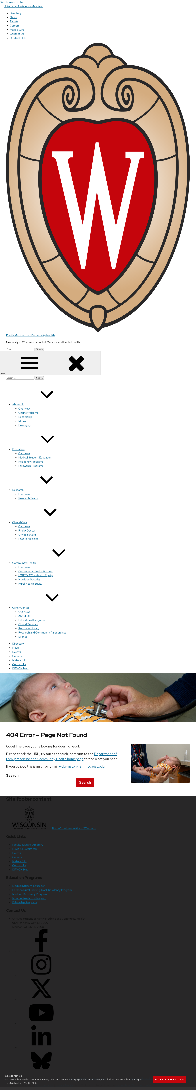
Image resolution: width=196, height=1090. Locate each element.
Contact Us (17, 34)
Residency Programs (30, 461)
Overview (24, 408)
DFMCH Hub (18, 38)
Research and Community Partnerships (42, 632)
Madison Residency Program (29, 894)
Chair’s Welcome (28, 412)
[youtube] (41, 1023)
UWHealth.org (27, 534)
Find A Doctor (26, 530)
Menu (4, 374)
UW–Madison (23, 6)
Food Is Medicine (28, 539)
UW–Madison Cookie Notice (24, 1083)
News (13, 17)
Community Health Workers (35, 571)
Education (18, 449)
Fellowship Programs (30, 466)
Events (14, 21)
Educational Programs (31, 620)
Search (85, 782)
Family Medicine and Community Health (30, 335)
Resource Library (28, 628)
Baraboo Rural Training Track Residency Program (42, 890)
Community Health (24, 563)
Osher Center (20, 607)
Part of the (74, 828)
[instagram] (41, 975)
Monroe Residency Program (29, 898)
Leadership (25, 417)
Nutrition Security (29, 579)
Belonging (24, 425)
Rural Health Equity (30, 583)
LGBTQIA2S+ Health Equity (35, 575)
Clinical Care (19, 522)
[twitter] (41, 999)
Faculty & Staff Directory (27, 844)
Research (18, 490)
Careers (14, 25)
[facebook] (41, 951)
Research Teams (28, 498)
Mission (22, 421)
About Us (18, 404)
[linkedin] (41, 1047)
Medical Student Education (34, 457)
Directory (15, 13)
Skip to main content (13, 2)
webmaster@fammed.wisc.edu (82, 766)
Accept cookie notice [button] (169, 1079)
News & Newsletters (25, 849)
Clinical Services (28, 624)
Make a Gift (17, 29)
